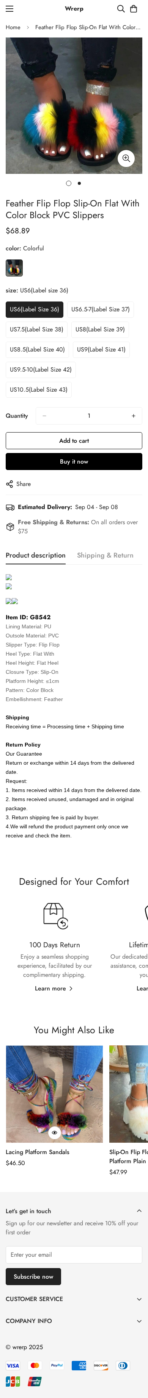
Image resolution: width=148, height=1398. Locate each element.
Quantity (17, 415)
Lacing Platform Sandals (37, 1152)
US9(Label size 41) (101, 349)
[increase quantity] (133, 416)
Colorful (14, 267)
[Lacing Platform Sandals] (54, 1094)
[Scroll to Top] (134, 1357)
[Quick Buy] (54, 1132)
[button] (133, 8)
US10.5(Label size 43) (39, 389)
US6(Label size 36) (34, 309)
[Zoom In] (126, 158)
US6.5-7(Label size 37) (100, 309)
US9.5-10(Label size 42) (41, 369)
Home (13, 27)
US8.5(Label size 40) (37, 349)
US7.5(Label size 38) (36, 329)
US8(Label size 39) (100, 329)
